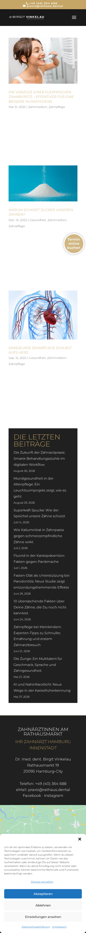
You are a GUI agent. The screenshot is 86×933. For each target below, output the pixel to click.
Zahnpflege (57, 107)
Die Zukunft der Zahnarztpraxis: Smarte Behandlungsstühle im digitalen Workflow (39, 459)
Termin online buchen (73, 243)
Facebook (32, 795)
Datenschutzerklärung (36, 926)
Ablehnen (43, 905)
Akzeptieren (43, 894)
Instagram (53, 795)
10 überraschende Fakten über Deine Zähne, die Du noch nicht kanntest (40, 607)
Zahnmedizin (37, 107)
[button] (80, 839)
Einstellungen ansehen (43, 917)
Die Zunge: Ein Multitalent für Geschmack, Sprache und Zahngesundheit (38, 665)
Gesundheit (37, 220)
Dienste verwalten (42, 881)
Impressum (59, 926)
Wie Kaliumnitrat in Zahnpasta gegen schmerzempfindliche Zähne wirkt (39, 536)
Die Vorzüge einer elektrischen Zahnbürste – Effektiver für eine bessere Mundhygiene (41, 97)
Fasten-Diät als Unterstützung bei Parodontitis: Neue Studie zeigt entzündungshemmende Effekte (42, 581)
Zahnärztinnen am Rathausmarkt (43, 732)
